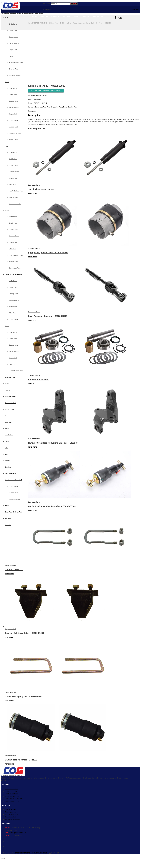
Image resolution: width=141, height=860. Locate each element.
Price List (86, 16)
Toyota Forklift (9, 409)
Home (34, 16)
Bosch (7, 505)
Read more (32, 193)
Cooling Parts (13, 101)
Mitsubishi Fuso (10, 377)
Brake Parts (13, 24)
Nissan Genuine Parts (12, 801)
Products (55, 16)
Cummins (8, 525)
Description (32, 111)
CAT (6, 448)
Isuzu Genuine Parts (11, 789)
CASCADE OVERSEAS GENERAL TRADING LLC (31, 853)
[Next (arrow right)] (4, 858)
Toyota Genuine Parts (70, 107)
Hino (6, 146)
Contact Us (98, 16)
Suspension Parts (15, 133)
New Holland (9, 435)
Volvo (6, 454)
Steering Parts (13, 127)
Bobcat (7, 428)
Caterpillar (8, 422)
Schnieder (8, 467)
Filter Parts (12, 184)
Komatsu (8, 518)
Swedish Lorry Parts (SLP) (13, 480)
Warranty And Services (12, 819)
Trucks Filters (13, 139)
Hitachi (7, 441)
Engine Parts (13, 114)
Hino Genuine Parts (11, 794)
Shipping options (10, 812)
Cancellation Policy (11, 817)
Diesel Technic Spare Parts (14, 274)
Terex (7, 383)
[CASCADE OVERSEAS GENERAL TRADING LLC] (22, 6)
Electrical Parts (14, 107)
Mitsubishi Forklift (10, 396)
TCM (6, 415)
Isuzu (6, 17)
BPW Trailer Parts (11, 473)
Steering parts (13, 493)
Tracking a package (11, 814)
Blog (76, 16)
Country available (10, 809)
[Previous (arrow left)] (1, 858)
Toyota (7, 210)
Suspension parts (14, 499)
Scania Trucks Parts (11, 791)
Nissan (7, 326)
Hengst (7, 390)
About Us (44, 16)
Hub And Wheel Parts (16, 191)
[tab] (72, 111)
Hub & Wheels (13, 120)
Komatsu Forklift (10, 403)
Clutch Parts (13, 94)
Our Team (66, 16)
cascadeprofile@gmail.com (18, 832)
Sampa (7, 460)
